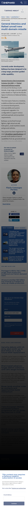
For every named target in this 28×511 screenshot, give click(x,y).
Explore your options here (19, 488)
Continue (14, 503)
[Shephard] (8, 3)
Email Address (8, 495)
